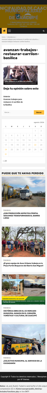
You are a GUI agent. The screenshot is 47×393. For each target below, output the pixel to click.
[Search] (43, 31)
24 (6, 149)
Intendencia (7, 210)
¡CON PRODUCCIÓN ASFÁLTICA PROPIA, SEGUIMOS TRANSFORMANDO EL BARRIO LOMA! (21, 215)
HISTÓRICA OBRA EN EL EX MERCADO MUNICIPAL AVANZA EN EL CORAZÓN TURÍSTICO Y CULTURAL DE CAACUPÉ (20, 313)
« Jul (5, 161)
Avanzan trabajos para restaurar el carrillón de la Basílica (13, 100)
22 (35, 145)
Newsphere (42, 377)
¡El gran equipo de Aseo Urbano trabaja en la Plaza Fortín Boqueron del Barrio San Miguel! (23, 264)
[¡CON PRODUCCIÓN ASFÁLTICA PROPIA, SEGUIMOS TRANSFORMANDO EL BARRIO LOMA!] (23, 192)
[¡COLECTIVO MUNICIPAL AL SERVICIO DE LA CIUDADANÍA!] (23, 339)
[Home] (4, 31)
